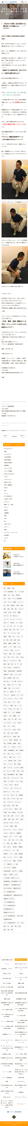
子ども (12, 657)
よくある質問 (6, 878)
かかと (5, 840)
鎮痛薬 (14, 715)
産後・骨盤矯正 (8, 485)
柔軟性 (11, 705)
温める (14, 729)
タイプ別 (13, 798)
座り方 (12, 795)
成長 (5, 815)
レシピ (13, 850)
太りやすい (6, 833)
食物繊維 (20, 853)
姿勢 (9, 598)
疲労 (5, 515)
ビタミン (16, 857)
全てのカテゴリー (8, 448)
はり (9, 712)
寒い (5, 753)
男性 (18, 798)
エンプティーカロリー (8, 809)
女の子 (17, 657)
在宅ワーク (6, 622)
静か (21, 698)
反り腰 (5, 612)
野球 (15, 760)
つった (5, 760)
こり (16, 684)
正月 (9, 719)
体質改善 (5, 853)
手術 (20, 843)
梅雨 (22, 815)
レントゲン (18, 753)
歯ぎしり (9, 846)
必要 (9, 812)
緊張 (19, 736)
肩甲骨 (16, 733)
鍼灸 (12, 926)
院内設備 (6, 535)
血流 (14, 678)
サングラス (6, 615)
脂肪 (13, 819)
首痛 (13, 588)
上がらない (9, 667)
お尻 (5, 667)
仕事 (12, 733)
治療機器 (6, 513)
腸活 (5, 857)
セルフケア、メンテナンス (20, 430)
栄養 (17, 864)
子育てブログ (7, 524)
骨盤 (10, 757)
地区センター (16, 615)
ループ (18, 695)
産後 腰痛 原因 (7, 881)
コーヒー (14, 702)
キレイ (19, 691)
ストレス (5, 740)
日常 (13, 840)
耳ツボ (11, 822)
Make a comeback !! (9, 474)
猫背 (15, 646)
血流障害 (9, 678)
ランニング (9, 771)
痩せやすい (12, 833)
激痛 (20, 836)
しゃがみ (5, 784)
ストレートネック (16, 688)
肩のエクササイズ (7, 736)
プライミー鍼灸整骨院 (8, 591)
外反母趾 (5, 629)
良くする (20, 829)
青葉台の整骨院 (8, 462)
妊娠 (8, 815)
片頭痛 (5, 812)
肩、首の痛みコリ (8, 496)
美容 (5, 451)
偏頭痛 (19, 612)
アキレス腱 (21, 591)
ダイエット (7, 502)
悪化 (16, 609)
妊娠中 (5, 819)
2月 (20, 740)
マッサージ (17, 650)
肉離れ (9, 636)
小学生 (22, 657)
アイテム (19, 746)
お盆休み (5, 836)
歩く (16, 591)
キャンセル (13, 633)
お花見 (18, 771)
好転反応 (11, 874)
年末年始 (13, 695)
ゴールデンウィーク (15, 778)
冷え (5, 626)
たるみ (22, 922)
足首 (5, 726)
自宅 (8, 733)
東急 (15, 764)
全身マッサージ (7, 791)
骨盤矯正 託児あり (17, 888)
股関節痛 (19, 833)
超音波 (5, 643)
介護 (5, 746)
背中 (11, 626)
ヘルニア (16, 836)
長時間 (14, 602)
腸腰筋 (9, 643)
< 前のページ (5, 436)
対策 (20, 684)
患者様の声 (6, 674)
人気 (13, 712)
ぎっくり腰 (10, 781)
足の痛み (12, 622)
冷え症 (13, 726)
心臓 (18, 709)
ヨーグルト (9, 857)
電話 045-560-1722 (7, 349)
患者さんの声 (7, 482)
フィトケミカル (7, 867)
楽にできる (6, 822)
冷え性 (5, 702)
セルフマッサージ (7, 829)
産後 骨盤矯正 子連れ (15, 884)
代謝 (13, 805)
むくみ (6, 493)
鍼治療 (5, 712)
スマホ (14, 722)
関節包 (11, 826)
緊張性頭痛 (19, 671)
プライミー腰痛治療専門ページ (12, 137)
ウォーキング (6, 795)
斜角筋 (5, 671)
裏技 (10, 653)
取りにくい (6, 691)
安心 (8, 926)
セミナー (6, 507)
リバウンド (17, 815)
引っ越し (19, 760)
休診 (18, 629)
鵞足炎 (16, 809)
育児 (14, 629)
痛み (16, 926)
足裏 (5, 805)
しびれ (6, 538)
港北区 (19, 743)
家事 (10, 629)
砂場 (21, 781)
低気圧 (8, 684)
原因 (20, 660)
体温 (18, 850)
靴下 (5, 733)
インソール (6, 619)
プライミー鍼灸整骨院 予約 (9, 905)
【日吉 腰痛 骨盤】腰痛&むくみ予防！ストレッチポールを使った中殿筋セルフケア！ (14, 324)
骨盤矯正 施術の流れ (18, 895)
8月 (4, 605)
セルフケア (21, 609)
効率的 (5, 750)
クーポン (10, 764)
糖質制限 (9, 864)
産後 (17, 750)
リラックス (16, 698)
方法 (5, 657)
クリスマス (9, 698)
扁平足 (5, 646)
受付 (8, 778)
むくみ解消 (18, 653)
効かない (5, 653)
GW (16, 795)
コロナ (8, 595)
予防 (8, 657)
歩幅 (5, 774)
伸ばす (11, 674)
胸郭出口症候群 (11, 671)
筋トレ (20, 719)
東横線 (5, 688)
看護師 (14, 743)
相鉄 (5, 767)
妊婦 (12, 815)
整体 (5, 609)
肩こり (5, 598)
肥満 (21, 840)
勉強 (15, 640)
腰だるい (17, 784)
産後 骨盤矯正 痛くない (9, 909)
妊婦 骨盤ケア (7, 884)
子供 (19, 643)
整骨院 (8, 588)
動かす (19, 729)
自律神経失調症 (7, 871)
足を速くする (17, 667)
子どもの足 (20, 812)
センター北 (9, 767)
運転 (8, 609)
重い (5, 802)
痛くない (5, 660)
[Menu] (25, 2)
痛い (5, 684)
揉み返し (5, 874)
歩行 (18, 791)
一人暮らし (13, 746)
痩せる (8, 805)
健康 (14, 771)
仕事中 (8, 843)
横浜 (19, 640)
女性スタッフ (15, 871)
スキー (19, 715)
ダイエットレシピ (7, 860)
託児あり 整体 (20, 915)
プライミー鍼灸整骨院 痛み (9, 915)
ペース (19, 757)
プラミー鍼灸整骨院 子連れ (9, 891)
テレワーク (19, 619)
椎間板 (15, 843)
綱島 (9, 819)
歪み (5, 490)
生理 (19, 702)
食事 (17, 805)
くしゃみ (17, 781)
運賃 (5, 778)
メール (22, 629)
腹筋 (5, 664)
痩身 (5, 926)
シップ (20, 705)
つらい (8, 726)
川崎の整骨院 (7, 457)
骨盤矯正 (21, 750)
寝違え (5, 719)
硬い (16, 705)
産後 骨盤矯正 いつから (16, 881)
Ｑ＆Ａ (16, 874)
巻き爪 (6, 488)
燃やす (17, 819)
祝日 (5, 743)
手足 (5, 518)
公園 (22, 771)
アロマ (6, 476)
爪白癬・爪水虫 (8, 499)
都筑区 (22, 767)
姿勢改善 (16, 740)
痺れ (12, 664)
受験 (11, 640)
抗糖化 (14, 860)
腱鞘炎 (21, 871)
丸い (15, 626)
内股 (8, 753)
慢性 (12, 929)
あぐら (12, 753)
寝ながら (19, 722)
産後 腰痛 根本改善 (8, 919)
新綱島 (21, 774)
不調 (8, 929)
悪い (18, 678)
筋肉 (9, 702)
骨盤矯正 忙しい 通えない (9, 898)
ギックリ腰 (13, 681)
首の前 (5, 781)
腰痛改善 (21, 795)
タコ (17, 622)
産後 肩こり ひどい (15, 878)
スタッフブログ (9, 430)
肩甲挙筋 (18, 595)
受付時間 (9, 743)
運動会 (5, 636)
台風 (20, 809)
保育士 (10, 740)
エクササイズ (10, 802)
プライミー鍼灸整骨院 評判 (9, 922)
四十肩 (14, 612)
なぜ (5, 698)
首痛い (22, 819)
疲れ (16, 719)
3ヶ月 (11, 788)
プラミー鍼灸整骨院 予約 (9, 902)
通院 (22, 605)
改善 (9, 688)
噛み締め (15, 846)
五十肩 (9, 612)
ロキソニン (6, 705)
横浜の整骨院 (7, 460)
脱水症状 (12, 605)
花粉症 (14, 736)
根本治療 (10, 760)
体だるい (11, 784)
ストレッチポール (7, 722)
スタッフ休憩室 (8, 471)
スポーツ (6, 527)
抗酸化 (21, 857)
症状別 (6, 510)
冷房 (9, 840)
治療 (8, 664)
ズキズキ (17, 822)
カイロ (5, 709)
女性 (21, 798)
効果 (7, 640)
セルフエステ (7, 454)
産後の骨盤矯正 (10, 774)
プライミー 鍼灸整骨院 (17, 598)
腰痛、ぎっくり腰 (8, 504)
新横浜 (19, 764)
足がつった (20, 681)
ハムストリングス (7, 729)
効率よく (5, 715)
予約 (19, 633)
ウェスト (15, 829)
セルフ (9, 602)
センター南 (16, 767)
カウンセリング (17, 788)
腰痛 (5, 595)
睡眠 (16, 826)
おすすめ (10, 709)
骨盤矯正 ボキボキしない (9, 912)
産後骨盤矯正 (11, 750)
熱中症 (17, 605)
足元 (10, 715)
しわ (18, 922)
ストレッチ (12, 619)
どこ (5, 864)
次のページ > (23, 436)
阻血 (5, 678)
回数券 (11, 691)
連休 (8, 798)
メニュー (11, 853)
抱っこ (14, 757)
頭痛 (5, 529)
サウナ (13, 791)
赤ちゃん (5, 757)
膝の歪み (14, 812)
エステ (5, 602)
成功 (5, 846)
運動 (12, 609)
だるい (10, 836)
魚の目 (21, 622)
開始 (17, 774)
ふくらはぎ (6, 826)
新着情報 (4, 430)
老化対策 (19, 860)
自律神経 (14, 867)
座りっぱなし (6, 681)
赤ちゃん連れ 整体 (7, 888)
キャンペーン (20, 602)
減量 (16, 853)
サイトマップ (21, 1104)
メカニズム (6, 650)
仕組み (11, 650)
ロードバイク (18, 802)
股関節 (14, 643)
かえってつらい (18, 674)
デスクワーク (6, 695)
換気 (13, 595)
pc (4, 843)
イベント (10, 646)
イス (8, 746)
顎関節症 (20, 846)
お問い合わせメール (7, 354)
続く (22, 695)
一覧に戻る (14, 436)
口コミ (5, 764)
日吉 (5, 588)
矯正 (5, 929)
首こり (5, 633)
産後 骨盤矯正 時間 (8, 895)
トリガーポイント (13, 660)
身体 (20, 926)
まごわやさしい (7, 850)
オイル (17, 840)
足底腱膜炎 (18, 712)
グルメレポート (8, 479)
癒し (14, 636)
